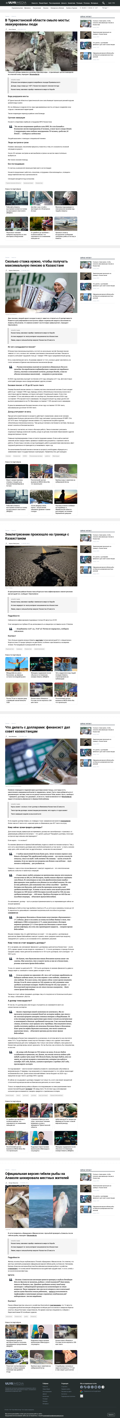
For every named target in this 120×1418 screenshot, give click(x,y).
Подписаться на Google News (92, 1391)
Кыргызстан (10, 649)
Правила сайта (65, 1389)
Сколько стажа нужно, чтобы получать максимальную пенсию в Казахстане (103, 23)
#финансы (27, 8)
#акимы (45, 8)
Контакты (64, 1394)
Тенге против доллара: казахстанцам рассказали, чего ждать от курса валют (39, 810)
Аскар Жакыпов (13, 1183)
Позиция (79, 3)
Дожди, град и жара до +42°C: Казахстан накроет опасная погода (35, 86)
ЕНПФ (25, 456)
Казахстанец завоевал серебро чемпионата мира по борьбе (33, 89)
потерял (29, 1089)
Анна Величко (13, 736)
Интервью (94, 3)
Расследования (54, 3)
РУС (113, 3)
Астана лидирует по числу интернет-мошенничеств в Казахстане (34, 336)
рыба (26, 1316)
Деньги (64, 3)
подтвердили (55, 1305)
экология (9, 1316)
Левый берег (43, 3)
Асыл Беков (12, 29)
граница (19, 649)
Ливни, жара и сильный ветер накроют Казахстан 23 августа (33, 340)
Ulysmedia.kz (34, 74)
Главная (7, 16)
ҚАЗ (109, 3)
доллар (33, 1095)
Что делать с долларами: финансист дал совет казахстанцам (104, 43)
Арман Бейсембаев (56, 1095)
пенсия (8, 456)
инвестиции (10, 1095)
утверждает (13, 1269)
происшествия (28, 183)
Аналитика (71, 3)
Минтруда (56, 456)
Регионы (87, 3)
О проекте (64, 1386)
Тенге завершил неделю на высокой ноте (26, 814)
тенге (18, 1095)
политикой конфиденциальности (53, 1415)
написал (52, 1292)
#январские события (57, 8)
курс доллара (43, 1095)
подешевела (65, 821)
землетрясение (39, 649)
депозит (25, 1095)
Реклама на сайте (66, 1391)
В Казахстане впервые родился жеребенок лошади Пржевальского (35, 82)
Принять (111, 1414)
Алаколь (33, 1316)
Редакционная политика (68, 1396)
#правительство (17, 8)
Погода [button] (104, 8)
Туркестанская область (13, 183)
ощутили (39, 640)
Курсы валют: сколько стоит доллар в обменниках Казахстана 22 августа (37, 807)
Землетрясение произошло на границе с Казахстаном (102, 33)
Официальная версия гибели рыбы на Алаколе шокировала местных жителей (103, 55)
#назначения (37, 8)
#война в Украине (71, 8)
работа (47, 456)
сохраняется (13, 913)
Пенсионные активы (36, 456)
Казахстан (39, 183)
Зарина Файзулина (14, 270)
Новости (35, 3)
